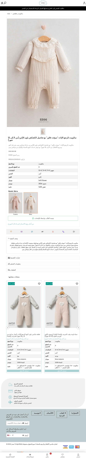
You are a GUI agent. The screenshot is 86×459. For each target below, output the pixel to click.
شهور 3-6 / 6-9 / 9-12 (46, 170)
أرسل (26, 423)
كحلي (56, 358)
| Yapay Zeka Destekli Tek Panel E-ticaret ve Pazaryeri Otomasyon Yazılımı (43, 452)
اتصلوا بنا (74, 413)
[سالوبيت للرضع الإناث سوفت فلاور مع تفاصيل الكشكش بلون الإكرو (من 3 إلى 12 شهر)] (31, 202)
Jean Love (58, 361)
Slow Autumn (21, 359)
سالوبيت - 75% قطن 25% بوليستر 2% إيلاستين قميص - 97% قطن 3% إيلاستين (66, 369)
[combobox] (8, 435)
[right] (78, 328)
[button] (9, 307)
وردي (18, 356)
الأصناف (49, 413)
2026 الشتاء (21, 362)
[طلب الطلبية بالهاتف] (64, 231)
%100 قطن (42, 187)
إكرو (40, 177)
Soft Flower (43, 180)
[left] (7, 328)
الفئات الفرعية (61, 414)
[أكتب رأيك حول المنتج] (32, 231)
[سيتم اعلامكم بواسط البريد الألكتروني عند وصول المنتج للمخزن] (53, 231)
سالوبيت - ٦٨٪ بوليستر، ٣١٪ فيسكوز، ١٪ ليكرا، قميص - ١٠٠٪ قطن (28, 367)
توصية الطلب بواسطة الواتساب (44, 218)
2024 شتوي (42, 184)
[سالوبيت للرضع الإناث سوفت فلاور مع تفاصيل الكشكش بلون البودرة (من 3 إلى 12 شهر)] (15, 202)
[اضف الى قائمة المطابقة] (43, 231)
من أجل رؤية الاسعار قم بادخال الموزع (17, 339)
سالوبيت (41, 164)
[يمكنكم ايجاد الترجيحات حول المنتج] (74, 231)
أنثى (40, 174)
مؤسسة (37, 413)
